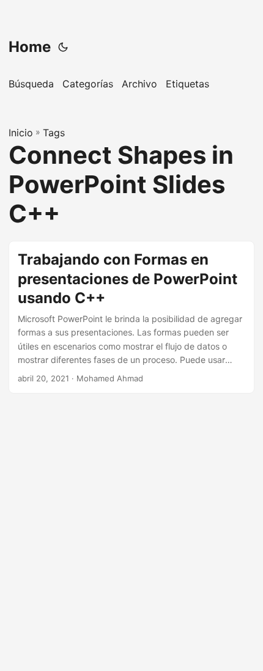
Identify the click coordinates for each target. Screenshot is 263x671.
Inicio (21, 133)
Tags (54, 133)
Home (30, 47)
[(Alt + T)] (63, 47)
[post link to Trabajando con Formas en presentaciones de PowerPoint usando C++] (131, 317)
